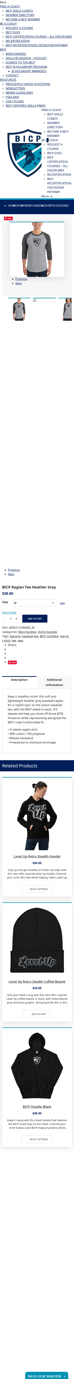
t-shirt (6, 641)
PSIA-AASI (12, 97)
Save (13, 662)
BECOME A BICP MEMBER (23, 19)
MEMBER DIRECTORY (20, 15)
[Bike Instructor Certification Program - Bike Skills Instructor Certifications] (28, 153)
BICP (3, 50)
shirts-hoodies (57, 206)
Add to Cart (35, 618)
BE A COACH (8, 24)
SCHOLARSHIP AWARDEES (28, 71)
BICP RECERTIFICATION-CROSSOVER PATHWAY (37, 45)
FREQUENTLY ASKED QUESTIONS (28, 84)
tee (14, 641)
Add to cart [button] (39, 1014)
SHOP (21, 206)
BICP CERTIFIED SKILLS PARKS (25, 106)
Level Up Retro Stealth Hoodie (37, 856)
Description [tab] (19, 680)
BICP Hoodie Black (37, 1106)
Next (18, 283)
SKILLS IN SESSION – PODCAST (26, 58)
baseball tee (30, 636)
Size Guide (9, 612)
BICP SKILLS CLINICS (19, 11)
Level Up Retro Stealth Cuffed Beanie (37, 981)
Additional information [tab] (54, 682)
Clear (62, 603)
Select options (39, 889)
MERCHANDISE (16, 54)
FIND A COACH (10, 6)
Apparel (15, 636)
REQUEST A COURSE (19, 28)
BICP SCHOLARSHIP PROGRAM (26, 67)
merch (64, 636)
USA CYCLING (15, 101)
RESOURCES (8, 80)
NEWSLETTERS (15, 88)
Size (5, 602)
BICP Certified (49, 636)
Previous (21, 279)
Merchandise (35, 206)
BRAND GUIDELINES (19, 93)
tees (20, 641)
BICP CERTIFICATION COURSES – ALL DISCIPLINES (39, 37)
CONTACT (12, 75)
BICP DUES (13, 32)
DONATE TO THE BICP (20, 63)
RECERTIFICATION (18, 41)
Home (12, 206)
